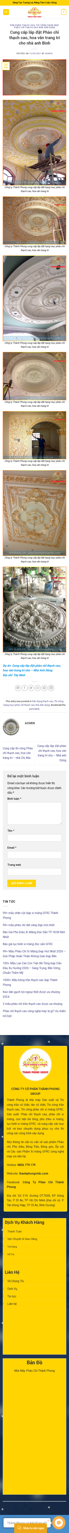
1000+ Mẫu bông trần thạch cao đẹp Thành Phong (30, 982)
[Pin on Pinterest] (44, 688)
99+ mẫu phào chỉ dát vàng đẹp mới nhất (28, 925)
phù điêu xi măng (51, 1119)
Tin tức (11, 1296)
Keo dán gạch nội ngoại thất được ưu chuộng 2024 (31, 994)
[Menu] (6, 12)
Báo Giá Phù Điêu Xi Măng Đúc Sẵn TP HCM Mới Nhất (34, 934)
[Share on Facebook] (25, 688)
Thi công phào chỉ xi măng (38, 1109)
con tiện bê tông (27, 1119)
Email (11, 847)
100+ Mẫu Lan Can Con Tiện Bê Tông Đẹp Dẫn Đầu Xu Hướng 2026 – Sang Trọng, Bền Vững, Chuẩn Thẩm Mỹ (32, 968)
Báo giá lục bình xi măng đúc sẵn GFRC (28, 944)
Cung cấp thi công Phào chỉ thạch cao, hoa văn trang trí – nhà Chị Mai (18, 753)
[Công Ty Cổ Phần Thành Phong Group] (34, 12)
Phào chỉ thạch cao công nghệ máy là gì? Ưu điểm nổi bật (34, 1013)
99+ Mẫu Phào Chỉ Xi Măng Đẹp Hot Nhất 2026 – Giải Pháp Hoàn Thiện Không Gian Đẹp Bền (34, 954)
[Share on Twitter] (31, 688)
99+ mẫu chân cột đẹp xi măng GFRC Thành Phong (30, 915)
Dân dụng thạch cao (22, 25)
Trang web (14, 865)
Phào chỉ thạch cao (34, 1114)
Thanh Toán (14, 1231)
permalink (34, 708)
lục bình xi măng (17, 1124)
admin (48, 53)
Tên (10, 830)
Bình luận (14, 798)
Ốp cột (59, 1146)
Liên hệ (12, 1304)
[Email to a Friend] (38, 688)
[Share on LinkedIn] (51, 688)
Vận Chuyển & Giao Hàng (22, 1239)
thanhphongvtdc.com (33, 1173)
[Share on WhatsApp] (18, 688)
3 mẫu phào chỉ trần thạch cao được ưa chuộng (32, 1004)
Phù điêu (18, 1146)
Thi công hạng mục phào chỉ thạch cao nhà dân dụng (36, 26)
